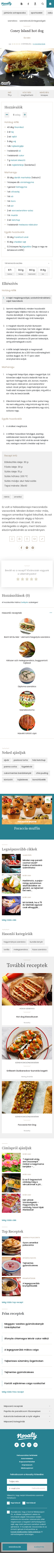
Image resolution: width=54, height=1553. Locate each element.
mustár (14, 215)
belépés (24, 602)
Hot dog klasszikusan (27, 1016)
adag (17, 114)
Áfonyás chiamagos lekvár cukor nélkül (26, 1338)
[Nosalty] (6, 4)
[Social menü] (28, 4)
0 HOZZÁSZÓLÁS (39, 44)
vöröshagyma (27, 182)
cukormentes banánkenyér (17, 773)
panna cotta (10, 766)
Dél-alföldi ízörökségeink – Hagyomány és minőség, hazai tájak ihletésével (33, 1205)
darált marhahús (22, 177)
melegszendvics (21, 949)
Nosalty (27, 1022)
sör (12, 205)
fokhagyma (21, 187)
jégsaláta (26, 246)
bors (13, 201)
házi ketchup (38, 760)
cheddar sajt (20, 241)
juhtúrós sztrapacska (15, 12)
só (20, 150)
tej (12, 131)
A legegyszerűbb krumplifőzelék (31, 1284)
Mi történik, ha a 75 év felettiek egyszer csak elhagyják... (32, 905)
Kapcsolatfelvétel (27, 1461)
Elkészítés (39, 1547)
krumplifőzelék (29, 1278)
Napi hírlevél (15, 1503)
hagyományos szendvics (14, 942)
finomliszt (19, 127)
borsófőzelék (39, 779)
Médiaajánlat (27, 1468)
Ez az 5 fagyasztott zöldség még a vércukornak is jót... (32, 1182)
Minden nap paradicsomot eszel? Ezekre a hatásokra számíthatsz (33, 864)
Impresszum (27, 1465)
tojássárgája (17, 146)
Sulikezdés (27, 855)
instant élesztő (18, 160)
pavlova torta (21, 760)
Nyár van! (27, 875)
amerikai (18, 497)
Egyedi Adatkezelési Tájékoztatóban (26, 1532)
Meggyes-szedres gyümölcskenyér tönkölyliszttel (24, 1325)
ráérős (6, 497)
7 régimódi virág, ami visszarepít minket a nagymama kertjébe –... (33, 1163)
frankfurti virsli (21, 237)
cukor (21, 155)
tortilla (6, 949)
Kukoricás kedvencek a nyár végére (22, 1416)
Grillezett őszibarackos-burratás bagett (27, 1070)
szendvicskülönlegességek (33, 20)
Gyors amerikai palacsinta (30, 1243)
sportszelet (36, 12)
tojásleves (22, 779)
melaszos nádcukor (28, 224)
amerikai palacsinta (31, 1237)
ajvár (6, 760)
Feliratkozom (38, 1488)
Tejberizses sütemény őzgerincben (23, 1361)
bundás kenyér (36, 942)
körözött (8, 779)
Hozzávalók (15, 1547)
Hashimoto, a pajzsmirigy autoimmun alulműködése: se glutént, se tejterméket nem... (33, 885)
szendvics (12, 20)
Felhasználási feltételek (27, 1455)
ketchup (16, 220)
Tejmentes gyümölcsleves (30, 1264)
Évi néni (27, 38)
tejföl (14, 136)
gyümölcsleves (29, 1258)
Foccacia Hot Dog (27, 1124)
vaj (14, 141)
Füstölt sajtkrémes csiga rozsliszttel (24, 1383)
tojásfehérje (18, 164)
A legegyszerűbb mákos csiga (21, 1349)
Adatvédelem (27, 1458)
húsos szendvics (39, 949)
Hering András (27, 1076)
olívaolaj (15, 191)
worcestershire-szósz (22, 210)
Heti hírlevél (31, 1503)
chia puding (42, 773)
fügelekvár (26, 766)
